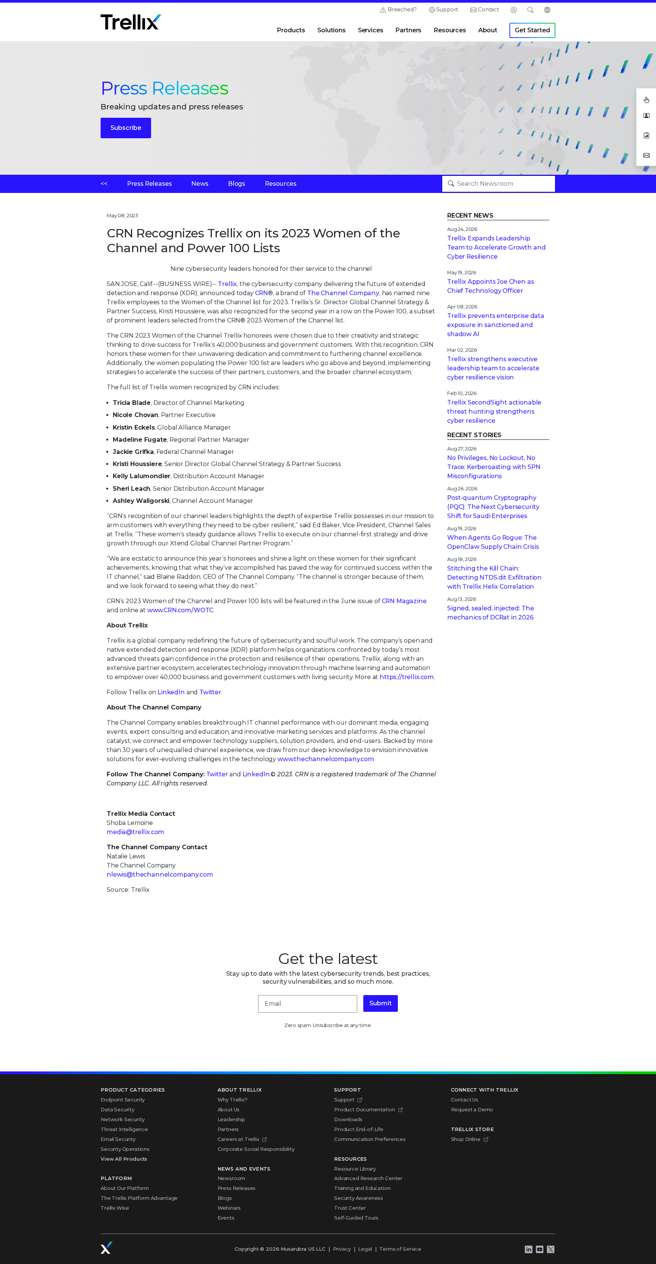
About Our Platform (125, 1188)
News (199, 183)
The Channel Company (343, 293)
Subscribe (125, 127)
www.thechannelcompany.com (326, 759)
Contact (488, 9)
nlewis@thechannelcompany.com (160, 874)
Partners (408, 30)
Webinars (229, 1208)
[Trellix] (107, 1248)
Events (226, 1218)
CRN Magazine (404, 601)
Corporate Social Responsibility (256, 1149)
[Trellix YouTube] (539, 1249)
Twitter (210, 692)
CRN (261, 293)
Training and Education (362, 1188)
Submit (380, 1003)
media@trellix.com (135, 832)
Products (291, 30)
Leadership (231, 1119)
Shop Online (466, 1139)
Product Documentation (364, 1109)
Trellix (227, 284)
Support (447, 9)
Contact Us (464, 1100)
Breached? (402, 9)
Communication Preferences (370, 1139)
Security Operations (125, 1149)
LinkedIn (171, 692)
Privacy (342, 1249)
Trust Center (350, 1208)
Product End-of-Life (358, 1129)
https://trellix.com (407, 677)
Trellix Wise (115, 1208)
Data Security (117, 1109)
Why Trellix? (233, 1100)
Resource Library (354, 1169)
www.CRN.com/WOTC (180, 610)
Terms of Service (400, 1249)
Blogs (236, 183)
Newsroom (232, 1178)
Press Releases (149, 183)
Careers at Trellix (238, 1139)
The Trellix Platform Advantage (139, 1198)
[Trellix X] (550, 1249)
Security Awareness (358, 1198)
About (487, 30)
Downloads (348, 1119)
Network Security (122, 1119)
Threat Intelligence (124, 1129)
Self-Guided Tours (356, 1218)
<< (104, 183)
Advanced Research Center (368, 1178)
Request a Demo (472, 1109)
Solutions (331, 30)
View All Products (124, 1159)
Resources (450, 30)
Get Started (532, 30)
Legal (365, 1249)
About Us (229, 1109)
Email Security (118, 1139)
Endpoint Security (123, 1100)
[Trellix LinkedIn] (528, 1249)
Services (370, 30)
